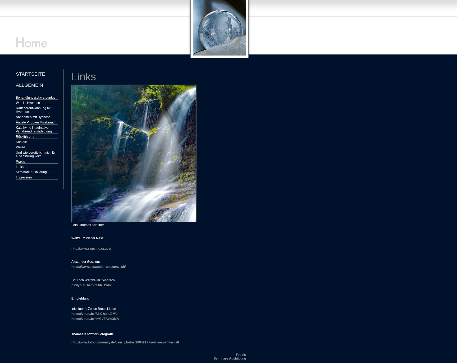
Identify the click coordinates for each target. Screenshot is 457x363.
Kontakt (21, 142)
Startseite (30, 74)
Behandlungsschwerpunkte (35, 97)
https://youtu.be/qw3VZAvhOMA (95, 319)
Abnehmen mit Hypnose (33, 117)
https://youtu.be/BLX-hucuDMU (94, 314)
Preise (20, 147)
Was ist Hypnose (28, 103)
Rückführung (25, 137)
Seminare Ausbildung (31, 172)
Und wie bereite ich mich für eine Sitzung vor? (36, 154)
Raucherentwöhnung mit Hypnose (33, 110)
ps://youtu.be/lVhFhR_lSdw (91, 285)
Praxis (20, 161)
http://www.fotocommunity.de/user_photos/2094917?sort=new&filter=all (125, 342)
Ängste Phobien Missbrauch (36, 122)
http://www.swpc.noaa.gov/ (91, 248)
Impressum (24, 177)
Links (20, 167)
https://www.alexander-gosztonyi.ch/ (98, 267)
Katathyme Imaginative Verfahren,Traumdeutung (34, 129)
